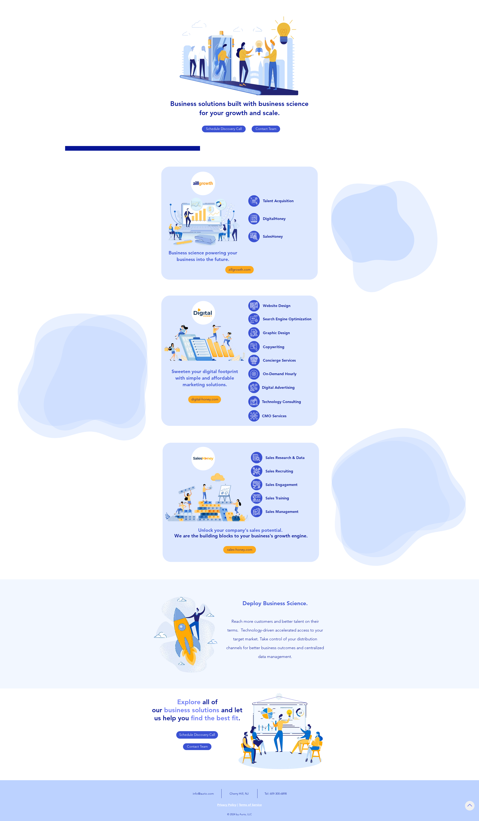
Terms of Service (250, 805)
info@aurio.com (203, 793)
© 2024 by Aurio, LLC (239, 814)
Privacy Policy (226, 805)
